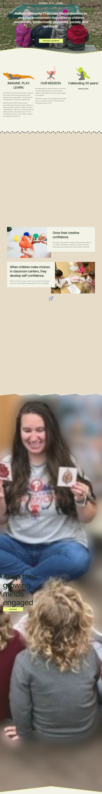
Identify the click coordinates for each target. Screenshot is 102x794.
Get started (13, 609)
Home (4, 3)
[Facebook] (98, 3)
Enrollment (17, 3)
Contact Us (26, 3)
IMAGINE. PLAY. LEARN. (51, 3)
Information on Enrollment (51, 41)
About (10, 3)
